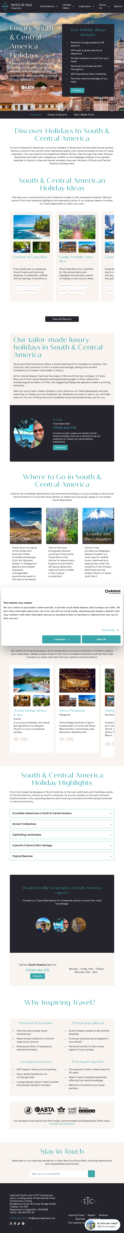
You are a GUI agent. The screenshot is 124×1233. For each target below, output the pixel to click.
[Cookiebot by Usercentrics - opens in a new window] (107, 592)
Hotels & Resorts (57, 114)
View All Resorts (62, 319)
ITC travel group (44, 1195)
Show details (108, 630)
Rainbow (103, 1215)
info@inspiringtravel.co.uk (41, 1218)
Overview (35, 114)
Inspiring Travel (76, 1215)
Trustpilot (15, 95)
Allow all (101, 639)
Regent (91, 1215)
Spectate (80, 1219)
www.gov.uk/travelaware (62, 1123)
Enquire (77, 90)
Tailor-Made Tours (84, 114)
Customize (59, 639)
